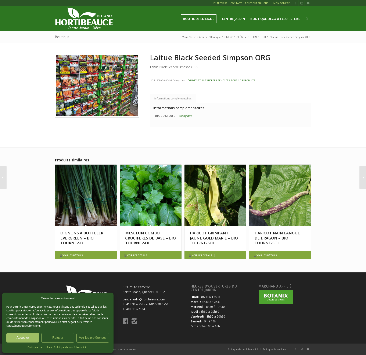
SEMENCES (224, 80)
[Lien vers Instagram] (301, 3)
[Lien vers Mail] (308, 3)
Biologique (185, 116)
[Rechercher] (307, 19)
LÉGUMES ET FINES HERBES (202, 80)
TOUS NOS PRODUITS (243, 80)
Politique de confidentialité (70, 347)
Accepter (23, 337)
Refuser (57, 337)
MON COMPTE (281, 3)
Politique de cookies (40, 347)
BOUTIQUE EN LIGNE (256, 3)
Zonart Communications (122, 349)
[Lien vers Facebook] (295, 3)
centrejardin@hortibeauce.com (144, 299)
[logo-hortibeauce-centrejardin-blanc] (84, 19)
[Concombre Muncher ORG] (3, 177)
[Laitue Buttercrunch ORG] (362, 177)
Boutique (62, 36)
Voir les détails (72, 255)
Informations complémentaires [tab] (173, 98)
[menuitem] (220, 3)
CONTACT (236, 3)
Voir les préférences (93, 337)
